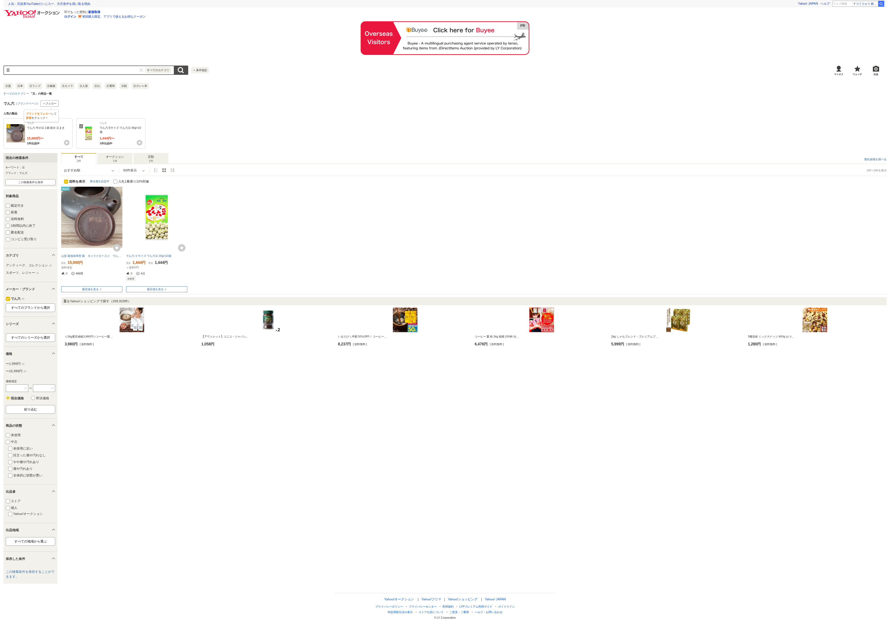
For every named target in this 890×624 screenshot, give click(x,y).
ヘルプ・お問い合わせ (488, 612)
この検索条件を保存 (30, 182)
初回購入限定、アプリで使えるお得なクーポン (114, 16)
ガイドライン (506, 606)
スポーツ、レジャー (22, 272)
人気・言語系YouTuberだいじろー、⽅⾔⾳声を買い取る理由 (49, 4)
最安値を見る (90, 289)
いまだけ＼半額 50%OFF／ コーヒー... (362, 336)
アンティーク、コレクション (29, 265)
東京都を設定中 (99, 181)
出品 (876, 74)
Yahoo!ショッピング (462, 599)
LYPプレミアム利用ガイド (475, 606)
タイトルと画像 (156, 170)
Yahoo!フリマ (431, 599)
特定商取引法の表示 (400, 612)
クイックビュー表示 (172, 170)
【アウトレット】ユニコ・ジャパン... (224, 336)
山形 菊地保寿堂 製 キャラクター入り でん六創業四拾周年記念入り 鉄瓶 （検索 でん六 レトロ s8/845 (91, 256)
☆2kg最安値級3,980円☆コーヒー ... (89, 336)
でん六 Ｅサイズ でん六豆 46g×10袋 (148, 256)
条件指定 (200, 70)
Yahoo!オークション (399, 599)
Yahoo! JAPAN (808, 3)
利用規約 (448, 606)
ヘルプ (825, 3)
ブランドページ (27, 103)
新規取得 (94, 12)
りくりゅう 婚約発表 (867, 3)
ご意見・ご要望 (459, 612)
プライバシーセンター (423, 606)
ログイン (70, 16)
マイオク (838, 74)
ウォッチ (857, 74)
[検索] (881, 4)
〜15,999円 (16, 371)
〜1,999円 (15, 364)
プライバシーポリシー (389, 606)
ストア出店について (431, 612)
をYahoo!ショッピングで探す (97, 301)
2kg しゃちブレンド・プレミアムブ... (634, 336)
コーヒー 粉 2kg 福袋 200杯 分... (496, 336)
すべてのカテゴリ (14, 93)
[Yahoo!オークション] (32, 11)
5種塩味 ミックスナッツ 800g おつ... (771, 336)
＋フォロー (50, 103)
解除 (30, 173)
